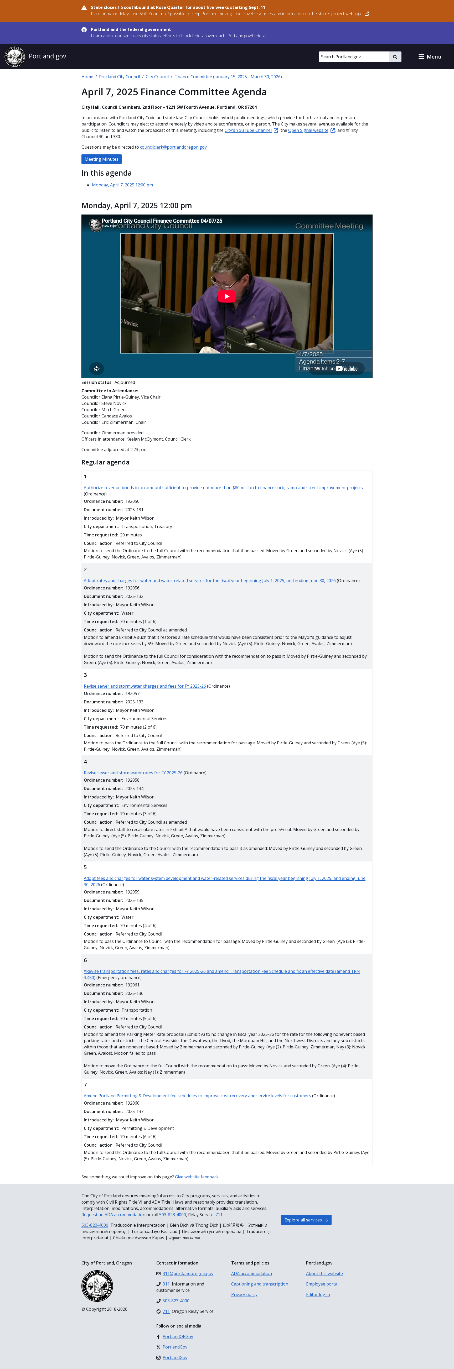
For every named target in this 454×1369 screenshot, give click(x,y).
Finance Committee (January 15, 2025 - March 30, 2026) (228, 77)
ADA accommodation (251, 1273)
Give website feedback (197, 1177)
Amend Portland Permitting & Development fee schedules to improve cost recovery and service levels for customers (197, 1096)
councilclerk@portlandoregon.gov (173, 147)
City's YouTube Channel (248, 130)
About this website (324, 1273)
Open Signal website (308, 130)
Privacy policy (244, 1294)
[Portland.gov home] (35, 56)
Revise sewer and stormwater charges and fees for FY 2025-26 (145, 686)
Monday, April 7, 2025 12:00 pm (122, 185)
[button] (430, 56)
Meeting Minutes (101, 159)
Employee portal (322, 1284)
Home (87, 77)
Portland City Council (119, 77)
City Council (157, 77)
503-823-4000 (172, 1215)
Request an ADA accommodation (113, 1215)
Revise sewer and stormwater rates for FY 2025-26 (133, 773)
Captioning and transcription (259, 1284)
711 (219, 1215)
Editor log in (318, 1294)
